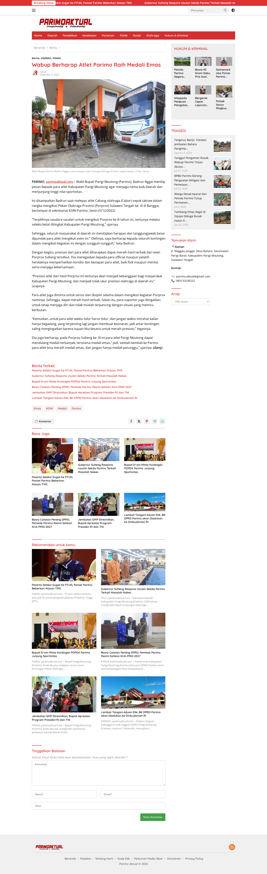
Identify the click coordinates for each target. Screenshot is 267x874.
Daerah (52, 35)
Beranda (70, 858)
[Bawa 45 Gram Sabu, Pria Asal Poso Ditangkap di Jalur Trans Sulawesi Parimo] (203, 61)
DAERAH (46, 58)
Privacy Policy (194, 858)
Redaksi (85, 858)
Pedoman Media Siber (148, 858)
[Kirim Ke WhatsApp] (162, 421)
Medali (62, 408)
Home (38, 35)
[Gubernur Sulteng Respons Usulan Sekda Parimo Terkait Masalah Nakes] (98, 449)
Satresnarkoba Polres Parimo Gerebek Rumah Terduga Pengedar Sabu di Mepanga (223, 73)
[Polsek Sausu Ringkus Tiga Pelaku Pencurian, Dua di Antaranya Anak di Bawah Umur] (224, 91)
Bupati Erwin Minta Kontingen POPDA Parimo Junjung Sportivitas (74, 381)
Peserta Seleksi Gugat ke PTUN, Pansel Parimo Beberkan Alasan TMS (58, 3)
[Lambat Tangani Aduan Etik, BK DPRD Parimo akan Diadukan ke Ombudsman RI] (145, 502)
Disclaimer (174, 858)
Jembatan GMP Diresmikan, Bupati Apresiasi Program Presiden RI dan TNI (80, 392)
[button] (225, 10)
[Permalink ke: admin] (35, 73)
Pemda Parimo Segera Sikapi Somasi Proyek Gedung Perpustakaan (181, 73)
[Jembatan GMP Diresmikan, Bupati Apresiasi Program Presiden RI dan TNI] (98, 504)
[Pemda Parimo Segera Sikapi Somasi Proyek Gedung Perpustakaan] (182, 61)
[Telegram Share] (155, 421)
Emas (37, 408)
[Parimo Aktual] (66, 23)
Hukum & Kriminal (176, 35)
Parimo (76, 408)
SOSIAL (57, 58)
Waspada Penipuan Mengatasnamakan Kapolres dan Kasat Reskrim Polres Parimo (181, 101)
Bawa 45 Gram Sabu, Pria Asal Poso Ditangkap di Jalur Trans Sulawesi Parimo (203, 73)
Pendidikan (70, 35)
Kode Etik (123, 858)
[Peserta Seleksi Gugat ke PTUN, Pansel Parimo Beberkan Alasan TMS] (52, 455)
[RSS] (232, 847)
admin (43, 71)
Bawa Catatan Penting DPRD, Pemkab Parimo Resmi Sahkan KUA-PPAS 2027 (82, 387)
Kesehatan (89, 35)
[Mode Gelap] (233, 10)
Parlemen (108, 35)
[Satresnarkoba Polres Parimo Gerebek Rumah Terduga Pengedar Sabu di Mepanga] (224, 61)
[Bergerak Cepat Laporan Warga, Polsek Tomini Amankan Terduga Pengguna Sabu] (203, 89)
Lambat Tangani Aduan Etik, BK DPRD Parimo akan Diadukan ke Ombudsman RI (84, 398)
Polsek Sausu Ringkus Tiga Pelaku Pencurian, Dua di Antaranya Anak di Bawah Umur (223, 104)
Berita (35, 58)
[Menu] (34, 10)
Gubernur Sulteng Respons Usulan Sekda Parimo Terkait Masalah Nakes (165, 3)
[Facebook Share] (131, 421)
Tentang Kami (104, 858)
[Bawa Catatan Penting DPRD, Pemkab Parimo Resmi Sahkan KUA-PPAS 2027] (52, 504)
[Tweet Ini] (139, 421)
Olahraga (152, 35)
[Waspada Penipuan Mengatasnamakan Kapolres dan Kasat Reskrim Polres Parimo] (182, 89)
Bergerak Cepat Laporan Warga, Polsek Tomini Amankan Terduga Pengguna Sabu (201, 101)
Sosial (137, 35)
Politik (124, 35)
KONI (49, 408)
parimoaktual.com (59, 182)
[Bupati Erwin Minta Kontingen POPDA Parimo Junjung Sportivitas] (145, 449)
